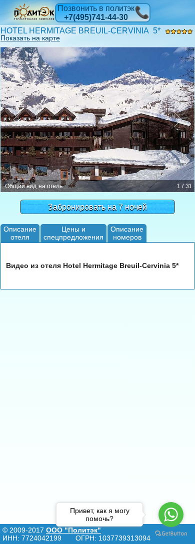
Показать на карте (30, 38)
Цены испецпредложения (74, 233)
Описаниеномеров (127, 233)
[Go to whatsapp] (171, 514)
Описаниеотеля (20, 233)
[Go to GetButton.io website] (171, 534)
